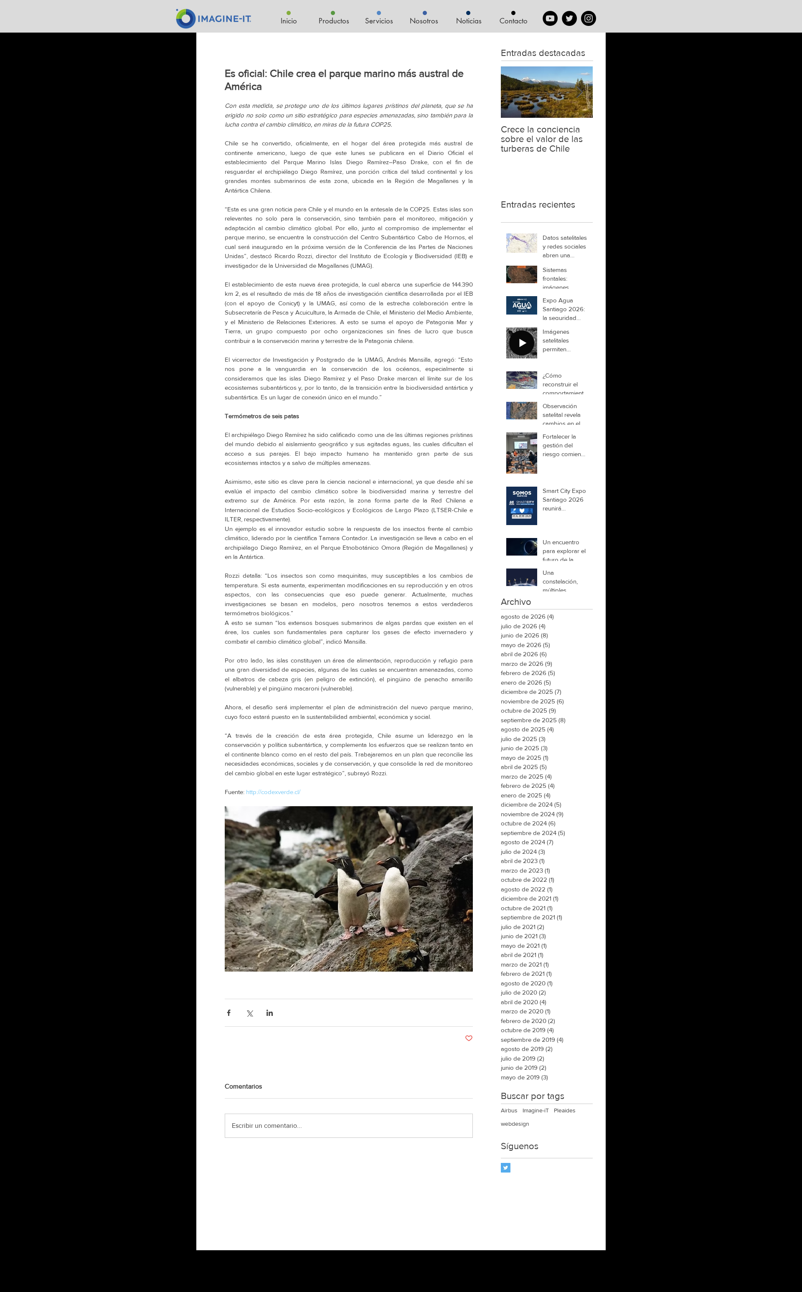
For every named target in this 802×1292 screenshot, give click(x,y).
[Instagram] (588, 18)
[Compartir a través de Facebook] (229, 1013)
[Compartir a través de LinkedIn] (270, 1013)
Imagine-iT (536, 1110)
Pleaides (565, 1110)
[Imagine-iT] (505, 1168)
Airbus (509, 1110)
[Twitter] (569, 18)
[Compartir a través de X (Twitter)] (249, 1013)
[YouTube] (550, 18)
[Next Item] (579, 92)
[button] (333, 21)
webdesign (515, 1123)
